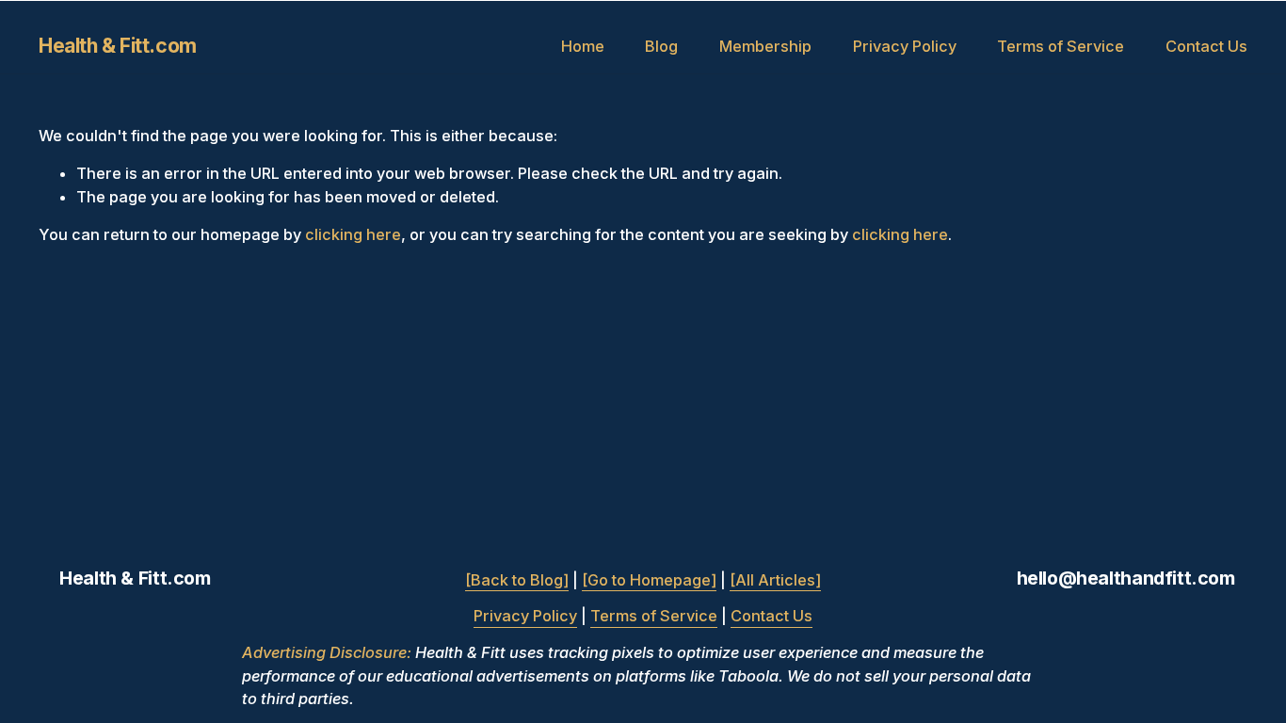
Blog (661, 46)
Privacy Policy (904, 46)
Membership (765, 46)
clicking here (353, 234)
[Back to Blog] (517, 579)
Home (582, 46)
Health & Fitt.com (118, 45)
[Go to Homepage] (649, 579)
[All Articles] (775, 579)
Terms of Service (1060, 46)
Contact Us (1206, 46)
